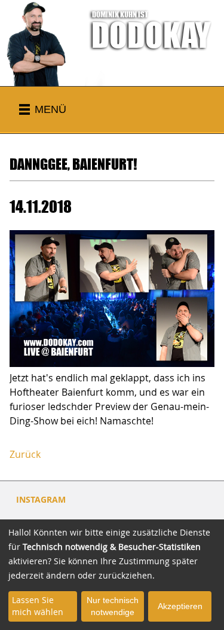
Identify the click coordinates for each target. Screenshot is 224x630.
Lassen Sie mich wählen (37, 605)
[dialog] (112, 574)
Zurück (25, 454)
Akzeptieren (180, 606)
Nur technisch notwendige (113, 606)
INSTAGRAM (41, 499)
